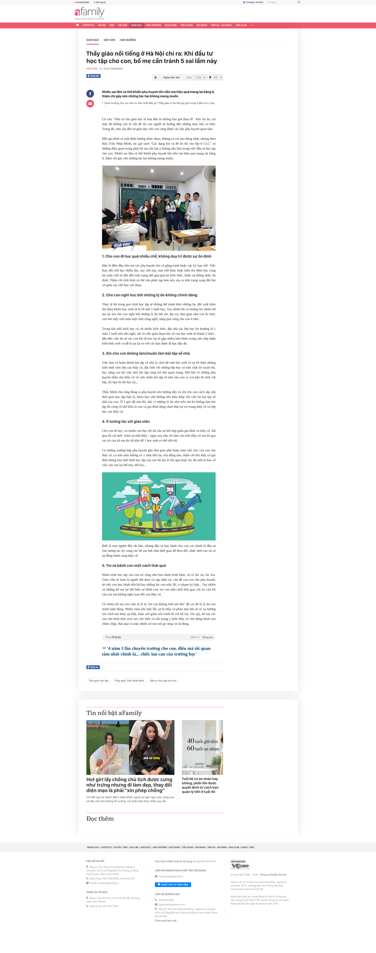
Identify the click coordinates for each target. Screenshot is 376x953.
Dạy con (109, 40)
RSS (252, 847)
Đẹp (112, 25)
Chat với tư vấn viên (174, 884)
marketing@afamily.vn (171, 876)
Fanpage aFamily (254, 2)
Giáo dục (136, 25)
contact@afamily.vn (107, 883)
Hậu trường (153, 25)
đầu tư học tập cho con (163, 680)
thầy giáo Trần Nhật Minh (129, 680)
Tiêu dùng (187, 25)
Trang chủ (93, 847)
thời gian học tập (98, 680)
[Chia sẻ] (90, 94)
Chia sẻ (94, 76)
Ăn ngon (202, 25)
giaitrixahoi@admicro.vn (172, 904)
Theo (159, 637)
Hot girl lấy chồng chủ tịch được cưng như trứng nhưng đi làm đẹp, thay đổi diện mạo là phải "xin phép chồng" (129, 785)
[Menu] (252, 25)
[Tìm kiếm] (299, 2)
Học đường (128, 40)
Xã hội (102, 25)
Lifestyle (88, 25)
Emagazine (83, 2)
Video (244, 847)
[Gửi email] (90, 103)
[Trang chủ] (77, 25)
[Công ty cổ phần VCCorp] (240, 864)
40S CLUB (241, 25)
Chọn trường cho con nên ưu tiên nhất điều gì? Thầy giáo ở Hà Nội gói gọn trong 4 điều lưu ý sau (159, 103)
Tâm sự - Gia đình (221, 25)
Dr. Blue (101, 2)
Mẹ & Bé (122, 25)
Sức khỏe (171, 25)
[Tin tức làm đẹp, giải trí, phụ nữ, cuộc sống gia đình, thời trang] (89, 14)
